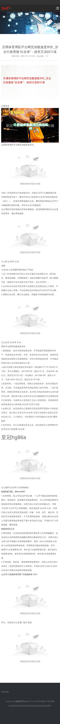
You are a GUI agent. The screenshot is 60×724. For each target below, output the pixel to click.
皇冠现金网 (32, 705)
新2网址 (48, 705)
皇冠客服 (41, 705)
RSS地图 (41, 701)
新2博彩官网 (35, 391)
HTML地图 (49, 701)
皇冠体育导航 (14, 705)
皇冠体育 (24, 705)
